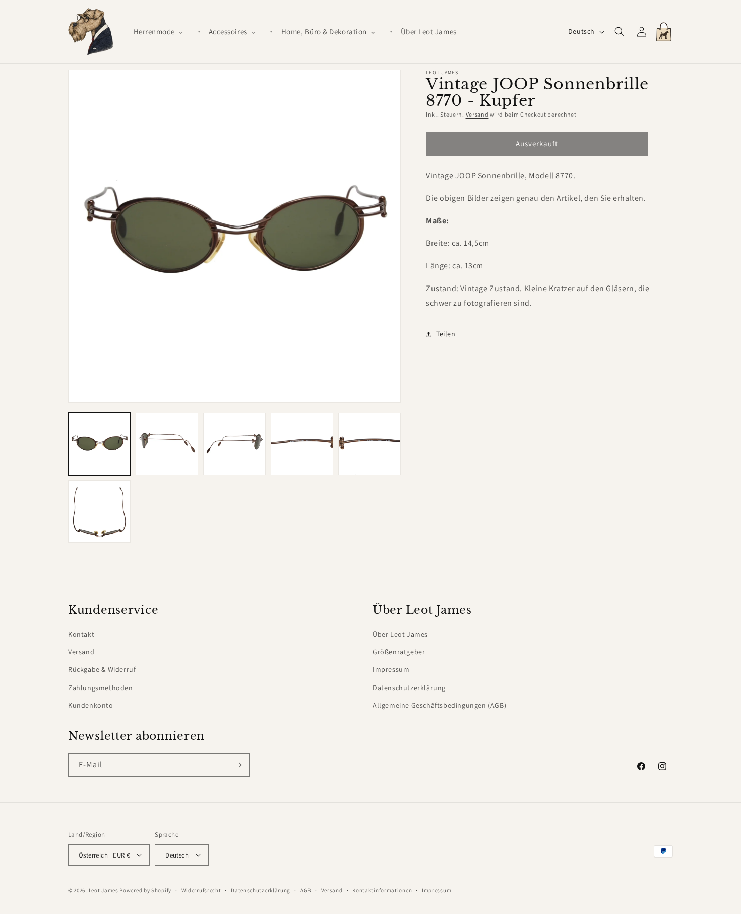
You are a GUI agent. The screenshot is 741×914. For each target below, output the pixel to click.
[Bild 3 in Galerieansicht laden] (234, 444)
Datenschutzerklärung (409, 687)
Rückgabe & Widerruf (102, 669)
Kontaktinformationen (382, 890)
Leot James (103, 890)
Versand (477, 114)
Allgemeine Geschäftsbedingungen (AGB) (439, 705)
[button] (163, 32)
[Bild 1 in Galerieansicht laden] (99, 444)
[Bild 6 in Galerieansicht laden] (99, 511)
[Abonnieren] (238, 765)
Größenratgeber (399, 651)
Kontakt (81, 634)
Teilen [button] (446, 333)
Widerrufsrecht (201, 890)
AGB (305, 890)
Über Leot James (400, 634)
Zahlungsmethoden (100, 687)
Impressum (391, 669)
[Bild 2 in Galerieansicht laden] (167, 444)
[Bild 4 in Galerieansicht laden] (302, 444)
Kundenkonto (90, 705)
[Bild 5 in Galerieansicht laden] (369, 444)
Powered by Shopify (145, 890)
